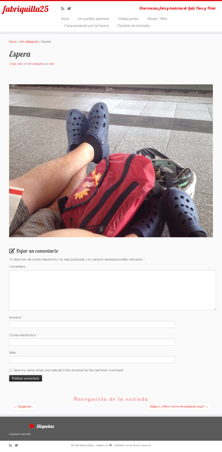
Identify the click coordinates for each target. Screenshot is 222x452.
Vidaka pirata (128, 19)
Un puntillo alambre (93, 19)
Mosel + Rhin (157, 19)
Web (12, 352)
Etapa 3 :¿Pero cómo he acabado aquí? (179, 406)
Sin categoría (29, 41)
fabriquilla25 (26, 8)
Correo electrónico (23, 335)
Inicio (65, 19)
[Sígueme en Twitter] (70, 8)
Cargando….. (23, 406)
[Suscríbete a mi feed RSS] (64, 8)
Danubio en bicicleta (133, 26)
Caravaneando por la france (86, 26)
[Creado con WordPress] (110, 444)
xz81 (51, 63)
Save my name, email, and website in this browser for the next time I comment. (69, 370)
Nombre (16, 317)
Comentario (17, 266)
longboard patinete (20, 434)
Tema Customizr (141, 445)
